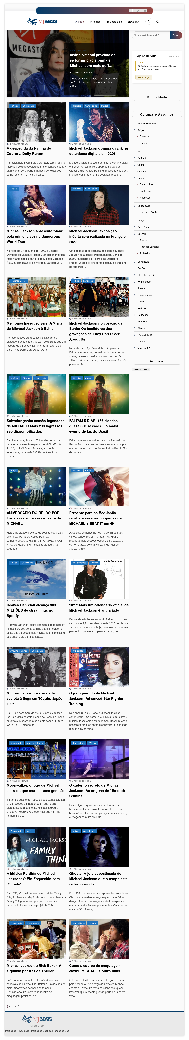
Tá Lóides (145, 253)
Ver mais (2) (144, 77)
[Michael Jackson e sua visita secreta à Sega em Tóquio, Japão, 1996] (36, 667)
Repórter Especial (149, 246)
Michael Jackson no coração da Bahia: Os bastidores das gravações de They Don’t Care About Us (95, 331)
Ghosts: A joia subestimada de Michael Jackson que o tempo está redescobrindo (98, 878)
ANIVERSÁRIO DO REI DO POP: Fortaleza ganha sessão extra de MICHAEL (34, 518)
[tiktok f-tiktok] (138, 10)
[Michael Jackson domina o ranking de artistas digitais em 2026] (99, 122)
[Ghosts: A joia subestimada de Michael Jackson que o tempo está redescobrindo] (99, 847)
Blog (139, 151)
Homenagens (32, 923)
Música (104, 106)
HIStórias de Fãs (18, 281)
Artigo (76, 281)
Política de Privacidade (17, 1030)
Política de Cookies (41, 1030)
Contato (135, 21)
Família (141, 268)
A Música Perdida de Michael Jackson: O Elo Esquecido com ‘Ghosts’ (33, 878)
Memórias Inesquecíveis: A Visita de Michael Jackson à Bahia (34, 326)
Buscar (176, 35)
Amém (143, 240)
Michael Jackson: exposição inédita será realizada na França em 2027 (99, 236)
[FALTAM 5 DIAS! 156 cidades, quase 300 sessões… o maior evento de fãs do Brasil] (99, 394)
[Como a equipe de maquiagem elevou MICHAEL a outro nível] (99, 939)
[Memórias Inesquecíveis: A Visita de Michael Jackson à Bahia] (36, 297)
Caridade (142, 158)
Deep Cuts (143, 227)
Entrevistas (143, 261)
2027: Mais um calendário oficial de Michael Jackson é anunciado (99, 607)
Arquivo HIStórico (18, 651)
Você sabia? (143, 348)
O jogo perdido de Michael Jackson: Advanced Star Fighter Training (96, 698)
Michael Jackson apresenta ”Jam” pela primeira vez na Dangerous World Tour (35, 236)
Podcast (96, 21)
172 (15, 1006)
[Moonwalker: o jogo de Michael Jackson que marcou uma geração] (36, 759)
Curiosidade (82, 50)
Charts (140, 164)
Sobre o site (115, 21)
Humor (143, 143)
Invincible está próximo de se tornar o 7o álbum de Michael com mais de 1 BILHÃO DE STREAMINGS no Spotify (94, 61)
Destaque (145, 136)
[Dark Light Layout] (157, 22)
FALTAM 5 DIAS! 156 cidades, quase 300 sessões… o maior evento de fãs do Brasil (94, 426)
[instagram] (141, 10)
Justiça (141, 288)
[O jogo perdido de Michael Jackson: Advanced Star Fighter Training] (99, 667)
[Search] (148, 21)
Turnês (141, 341)
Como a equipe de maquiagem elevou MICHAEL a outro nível (95, 968)
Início (81, 21)
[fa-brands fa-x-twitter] (134, 10)
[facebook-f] (131, 10)
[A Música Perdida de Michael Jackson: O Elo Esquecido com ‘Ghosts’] (36, 847)
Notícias (73, 50)
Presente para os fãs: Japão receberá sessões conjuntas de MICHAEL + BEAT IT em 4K (95, 518)
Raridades (142, 315)
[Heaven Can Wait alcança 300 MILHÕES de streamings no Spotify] (36, 579)
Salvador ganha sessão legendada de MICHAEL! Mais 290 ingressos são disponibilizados (36, 426)
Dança (140, 220)
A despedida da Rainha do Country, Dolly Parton (29, 151)
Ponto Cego (146, 191)
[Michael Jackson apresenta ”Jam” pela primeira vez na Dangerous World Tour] (36, 205)
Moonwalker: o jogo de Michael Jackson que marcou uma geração (36, 788)
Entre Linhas (146, 184)
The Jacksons (144, 335)
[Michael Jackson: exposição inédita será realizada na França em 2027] (99, 205)
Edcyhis (141, 233)
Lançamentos (79, 562)
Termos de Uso (61, 1030)
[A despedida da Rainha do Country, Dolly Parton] (36, 122)
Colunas (141, 178)
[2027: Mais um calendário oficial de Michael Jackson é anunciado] (99, 579)
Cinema (26, 378)
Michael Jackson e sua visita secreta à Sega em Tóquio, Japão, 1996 (35, 698)
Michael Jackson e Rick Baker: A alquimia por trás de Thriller (34, 968)
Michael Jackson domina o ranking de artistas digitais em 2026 (98, 151)
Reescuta (145, 197)
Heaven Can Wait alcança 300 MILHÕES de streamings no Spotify (31, 610)
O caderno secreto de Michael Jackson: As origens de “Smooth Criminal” (97, 790)
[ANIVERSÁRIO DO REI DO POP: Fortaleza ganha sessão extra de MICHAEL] (36, 486)
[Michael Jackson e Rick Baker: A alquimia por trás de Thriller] (36, 939)
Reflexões (88, 281)
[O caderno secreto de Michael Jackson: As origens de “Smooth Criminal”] (99, 759)
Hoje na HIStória (148, 212)
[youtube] (145, 10)
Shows (13, 188)
